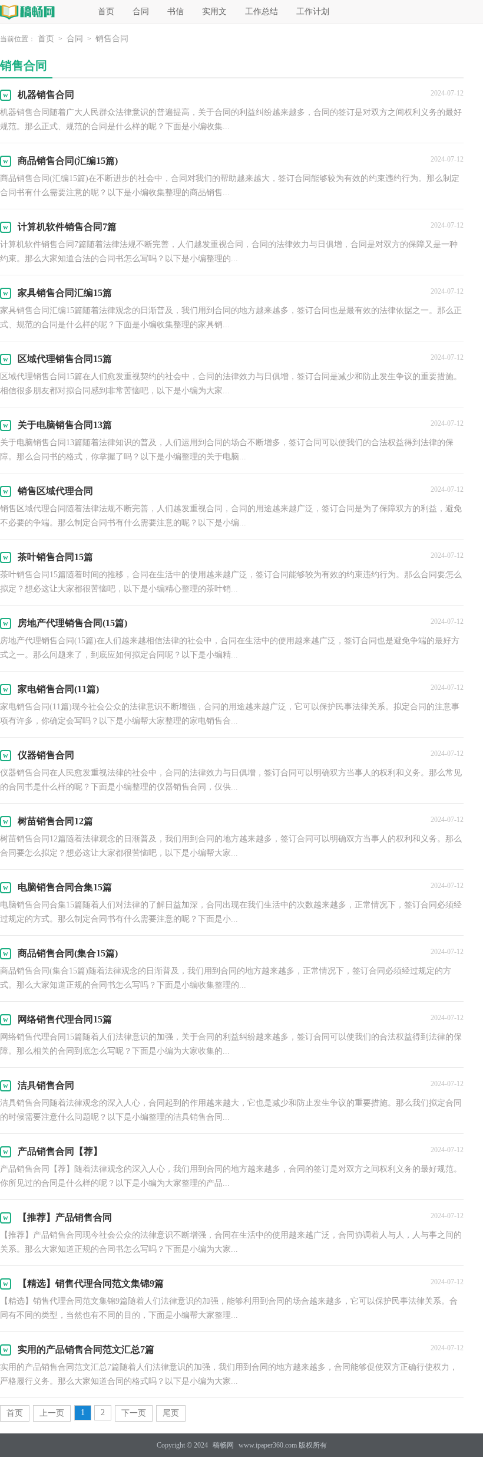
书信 (175, 11)
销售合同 (111, 38)
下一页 (133, 1413)
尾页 (171, 1413)
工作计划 (312, 11)
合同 (141, 11)
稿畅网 (223, 1445)
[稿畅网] (39, 11)
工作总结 (261, 11)
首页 (106, 11)
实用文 (214, 11)
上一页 (51, 1413)
